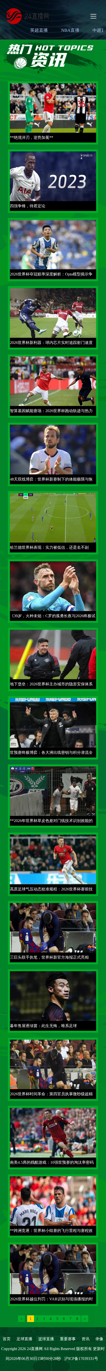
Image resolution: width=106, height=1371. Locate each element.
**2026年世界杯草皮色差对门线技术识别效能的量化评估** (51, 822)
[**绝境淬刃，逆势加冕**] (53, 112)
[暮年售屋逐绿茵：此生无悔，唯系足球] (53, 1001)
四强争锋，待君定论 (27, 206)
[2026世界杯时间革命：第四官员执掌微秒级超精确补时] (53, 1069)
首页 (7, 1339)
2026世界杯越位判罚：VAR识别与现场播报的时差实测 (51, 1300)
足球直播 (24, 1339)
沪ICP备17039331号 (81, 1358)
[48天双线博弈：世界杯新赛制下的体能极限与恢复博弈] (53, 454)
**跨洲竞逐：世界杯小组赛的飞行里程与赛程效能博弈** (51, 1232)
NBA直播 (70, 30)
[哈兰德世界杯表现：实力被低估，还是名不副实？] (53, 522)
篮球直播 (46, 1339)
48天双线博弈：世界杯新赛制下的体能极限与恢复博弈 (51, 480)
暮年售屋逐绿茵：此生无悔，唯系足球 (43, 1026)
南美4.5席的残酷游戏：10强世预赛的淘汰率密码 (52, 1162)
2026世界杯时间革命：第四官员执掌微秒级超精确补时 (51, 1095)
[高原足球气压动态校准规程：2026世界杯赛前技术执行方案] (53, 864)
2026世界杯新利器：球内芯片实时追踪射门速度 (51, 342)
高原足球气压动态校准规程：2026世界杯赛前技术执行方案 (51, 890)
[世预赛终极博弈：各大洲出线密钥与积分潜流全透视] (53, 727)
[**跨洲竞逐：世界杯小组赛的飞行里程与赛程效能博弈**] (53, 1205)
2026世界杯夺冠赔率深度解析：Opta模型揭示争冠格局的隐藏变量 (51, 275)
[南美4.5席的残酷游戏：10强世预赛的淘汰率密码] (53, 1137)
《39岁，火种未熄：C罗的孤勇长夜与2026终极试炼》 (52, 617)
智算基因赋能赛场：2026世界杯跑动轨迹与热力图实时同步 (51, 412)
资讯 (85, 1339)
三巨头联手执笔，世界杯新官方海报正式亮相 (49, 957)
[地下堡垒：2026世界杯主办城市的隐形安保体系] (53, 659)
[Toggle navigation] (93, 16)
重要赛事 (68, 1339)
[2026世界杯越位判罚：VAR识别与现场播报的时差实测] (53, 1274)
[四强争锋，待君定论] (53, 181)
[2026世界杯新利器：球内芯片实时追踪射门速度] (53, 317)
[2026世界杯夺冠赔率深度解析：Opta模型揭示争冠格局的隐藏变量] (53, 249)
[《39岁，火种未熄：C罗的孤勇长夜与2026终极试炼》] (53, 591)
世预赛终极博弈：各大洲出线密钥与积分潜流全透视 (51, 754)
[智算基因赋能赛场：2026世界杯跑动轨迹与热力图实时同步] (53, 386)
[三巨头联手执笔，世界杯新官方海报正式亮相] (53, 932)
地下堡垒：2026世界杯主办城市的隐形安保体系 (51, 684)
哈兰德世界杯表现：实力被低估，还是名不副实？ (49, 548)
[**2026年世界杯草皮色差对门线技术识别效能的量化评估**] (53, 795)
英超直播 (39, 30)
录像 (99, 1339)
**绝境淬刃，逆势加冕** (31, 137)
